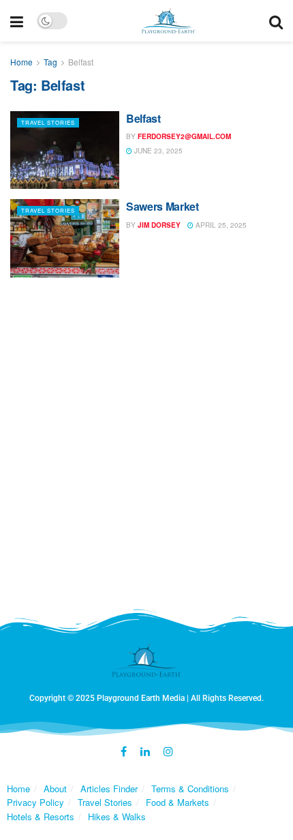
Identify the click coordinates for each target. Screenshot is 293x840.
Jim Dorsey (159, 225)
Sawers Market (162, 206)
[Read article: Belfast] (64, 150)
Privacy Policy (35, 802)
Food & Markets (177, 802)
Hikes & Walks (117, 816)
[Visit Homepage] (168, 21)
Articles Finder (109, 788)
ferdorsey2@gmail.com (184, 136)
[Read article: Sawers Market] (64, 238)
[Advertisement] (146, 448)
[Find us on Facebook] (124, 752)
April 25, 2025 (220, 225)
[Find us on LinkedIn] (145, 752)
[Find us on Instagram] (168, 752)
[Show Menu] (16, 21)
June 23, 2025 (157, 150)
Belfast (80, 62)
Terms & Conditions (190, 788)
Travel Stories (48, 122)
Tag (50, 62)
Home (21, 62)
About (55, 788)
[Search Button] (276, 21)
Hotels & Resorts (40, 816)
